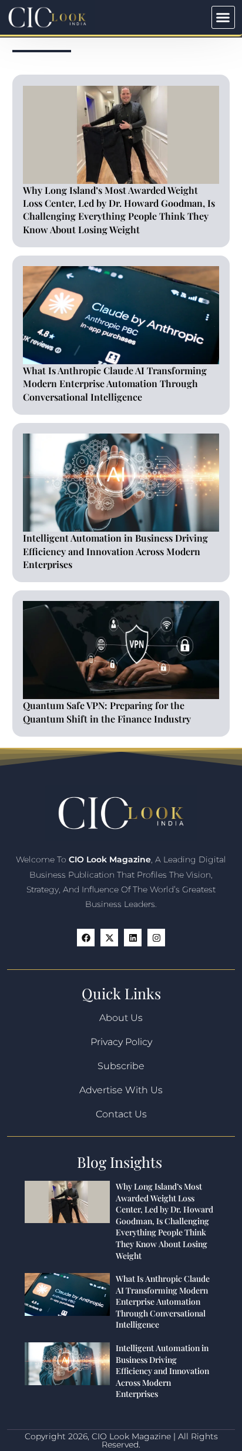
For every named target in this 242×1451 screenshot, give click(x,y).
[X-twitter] (109, 937)
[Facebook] (86, 937)
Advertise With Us (121, 1090)
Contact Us (121, 1114)
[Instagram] (156, 937)
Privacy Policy (121, 1041)
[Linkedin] (133, 937)
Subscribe (121, 1066)
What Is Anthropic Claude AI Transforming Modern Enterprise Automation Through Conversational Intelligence (115, 383)
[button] (223, 17)
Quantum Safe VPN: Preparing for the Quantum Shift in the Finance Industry (107, 711)
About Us (121, 1017)
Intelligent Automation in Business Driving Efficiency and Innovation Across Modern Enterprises (115, 551)
